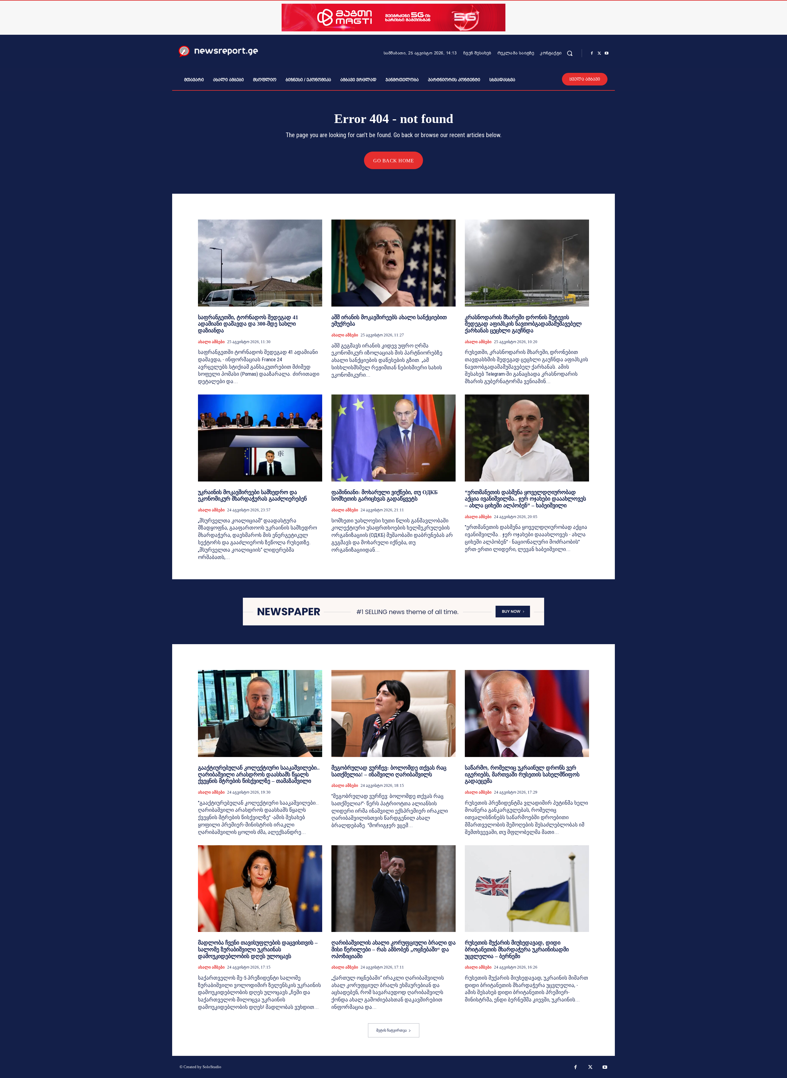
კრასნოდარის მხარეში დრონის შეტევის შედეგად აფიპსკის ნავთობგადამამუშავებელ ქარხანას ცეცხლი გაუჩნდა (523, 324)
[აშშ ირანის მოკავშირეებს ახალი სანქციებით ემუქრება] (393, 263)
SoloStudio (212, 1066)
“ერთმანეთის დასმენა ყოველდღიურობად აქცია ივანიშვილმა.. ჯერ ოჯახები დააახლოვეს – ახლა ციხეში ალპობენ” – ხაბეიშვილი (525, 499)
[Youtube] (606, 53)
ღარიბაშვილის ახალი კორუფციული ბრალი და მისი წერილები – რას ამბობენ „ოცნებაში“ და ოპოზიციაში (393, 949)
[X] (599, 53)
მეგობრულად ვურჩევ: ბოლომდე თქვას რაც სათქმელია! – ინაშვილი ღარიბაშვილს (388, 771)
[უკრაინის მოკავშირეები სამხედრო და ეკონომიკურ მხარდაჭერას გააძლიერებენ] (260, 438)
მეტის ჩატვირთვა (391, 1030)
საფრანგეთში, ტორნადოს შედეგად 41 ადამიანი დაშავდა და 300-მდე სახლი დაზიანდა (248, 324)
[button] (569, 53)
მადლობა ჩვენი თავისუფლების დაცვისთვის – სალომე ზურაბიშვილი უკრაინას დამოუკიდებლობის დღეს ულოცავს (258, 949)
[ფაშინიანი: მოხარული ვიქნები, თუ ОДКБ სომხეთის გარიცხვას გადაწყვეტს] (393, 438)
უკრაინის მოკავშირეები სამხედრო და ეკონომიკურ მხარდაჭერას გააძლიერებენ (252, 495)
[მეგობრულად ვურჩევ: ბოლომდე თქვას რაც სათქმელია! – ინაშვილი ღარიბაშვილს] (393, 713)
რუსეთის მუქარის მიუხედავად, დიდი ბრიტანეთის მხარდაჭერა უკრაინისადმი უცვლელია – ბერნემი (517, 949)
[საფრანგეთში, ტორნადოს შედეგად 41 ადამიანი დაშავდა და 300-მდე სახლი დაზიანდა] (260, 263)
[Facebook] (591, 53)
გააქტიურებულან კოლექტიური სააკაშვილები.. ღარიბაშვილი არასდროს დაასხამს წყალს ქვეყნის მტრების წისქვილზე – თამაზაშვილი (259, 774)
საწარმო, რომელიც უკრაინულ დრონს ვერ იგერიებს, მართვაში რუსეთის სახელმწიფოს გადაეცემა (522, 774)
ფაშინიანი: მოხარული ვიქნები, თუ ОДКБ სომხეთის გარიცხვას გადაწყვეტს (384, 495)
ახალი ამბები (211, 341)
